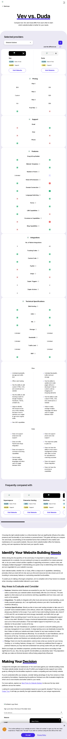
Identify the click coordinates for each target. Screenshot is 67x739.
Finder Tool (5, 691)
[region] (33, 506)
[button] (17, 62)
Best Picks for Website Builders (32, 683)
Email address (8, 713)
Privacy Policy (41, 735)
